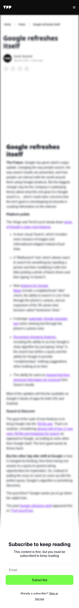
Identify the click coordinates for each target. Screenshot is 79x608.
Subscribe (39, 580)
